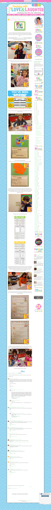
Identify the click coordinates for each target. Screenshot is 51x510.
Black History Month (37, 157)
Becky (10, 461)
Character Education (37, 160)
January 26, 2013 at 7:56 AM (14, 433)
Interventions (36, 189)
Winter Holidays (36, 225)
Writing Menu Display (40, 281)
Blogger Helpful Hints (37, 159)
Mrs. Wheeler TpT (12, 472)
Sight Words (36, 210)
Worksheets (36, 229)
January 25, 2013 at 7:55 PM (14, 378)
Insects (35, 187)
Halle (10, 433)
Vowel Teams (36, 222)
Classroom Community (37, 162)
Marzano (35, 195)
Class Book (36, 139)
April (36, 119)
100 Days (35, 151)
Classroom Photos (36, 165)
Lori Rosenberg (13, 413)
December (36, 110)
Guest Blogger (36, 183)
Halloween (35, 184)
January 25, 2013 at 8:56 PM (19, 413)
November (36, 111)
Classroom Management (37, 163)
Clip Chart (35, 166)
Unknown (11, 456)
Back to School (36, 155)
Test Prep (35, 218)
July (35, 116)
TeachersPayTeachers (37, 215)
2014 (35, 108)
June (36, 117)
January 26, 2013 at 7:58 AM (17, 439)
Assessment (36, 153)
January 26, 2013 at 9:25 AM (18, 450)
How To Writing (36, 186)
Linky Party (35, 194)
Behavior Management (37, 156)
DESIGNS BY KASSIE (29, 500)
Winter (35, 224)
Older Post (30, 486)
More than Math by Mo (13, 427)
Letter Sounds (36, 193)
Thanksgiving (36, 219)
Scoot (35, 209)
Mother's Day (36, 197)
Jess (10, 378)
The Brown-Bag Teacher (13, 424)
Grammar (35, 181)
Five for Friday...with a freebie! (39, 125)
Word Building (36, 226)
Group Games (36, 182)
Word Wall (35, 228)
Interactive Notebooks (37, 188)
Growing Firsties (12, 439)
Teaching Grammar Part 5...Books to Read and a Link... (38, 129)
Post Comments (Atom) (14, 488)
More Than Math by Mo (13, 430)
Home (20, 486)
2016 (35, 106)
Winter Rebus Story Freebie (38, 142)
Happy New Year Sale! (38, 143)
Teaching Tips (36, 216)
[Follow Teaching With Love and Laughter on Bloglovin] (36, 94)
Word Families (36, 227)
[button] (25, 1)
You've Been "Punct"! (20, 37)
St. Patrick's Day (36, 213)
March (36, 120)
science (35, 208)
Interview (35, 190)
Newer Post (9, 486)
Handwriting (36, 185)
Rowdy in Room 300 (12, 458)
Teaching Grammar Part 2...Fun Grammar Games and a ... (39, 135)
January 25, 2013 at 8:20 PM (20, 407)
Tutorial (35, 220)
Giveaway (35, 179)
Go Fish (35, 180)
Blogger (27, 501)
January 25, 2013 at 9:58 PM (19, 427)
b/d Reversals (36, 154)
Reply (10, 404)
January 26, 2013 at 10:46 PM (14, 461)
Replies (11, 388)
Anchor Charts (36, 152)
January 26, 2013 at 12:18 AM (16, 400)
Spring (35, 212)
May (36, 118)
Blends (35, 158)
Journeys (35, 191)
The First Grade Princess (13, 453)
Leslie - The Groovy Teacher (13, 407)
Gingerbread (36, 178)
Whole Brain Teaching (37, 223)
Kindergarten (36, 192)
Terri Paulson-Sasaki (12, 450)
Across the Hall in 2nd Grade (13, 436)
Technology (35, 217)
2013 (35, 109)
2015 (35, 107)
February (36, 121)
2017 (35, 105)
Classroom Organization (37, 164)
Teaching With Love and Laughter (15, 397)
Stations (35, 214)
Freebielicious (36, 177)
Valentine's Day (36, 221)
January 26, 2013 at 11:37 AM (15, 456)
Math (35, 196)
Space (35, 211)
